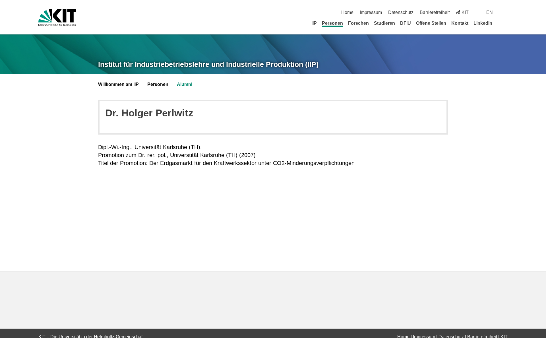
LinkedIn (482, 23)
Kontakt (459, 23)
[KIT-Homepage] (57, 17)
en (489, 12)
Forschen (358, 23)
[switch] (505, 12)
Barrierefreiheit (435, 12)
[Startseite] (506, 23)
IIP (314, 23)
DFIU (405, 23)
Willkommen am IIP (118, 84)
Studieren (384, 23)
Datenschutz (400, 12)
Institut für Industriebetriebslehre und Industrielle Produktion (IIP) (208, 64)
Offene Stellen (431, 23)
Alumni (184, 84)
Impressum (371, 12)
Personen (332, 23)
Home (347, 12)
